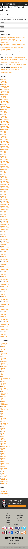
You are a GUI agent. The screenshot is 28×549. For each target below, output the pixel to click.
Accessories (4, 343)
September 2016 (5, 187)
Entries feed (4, 491)
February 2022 (5, 89)
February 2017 (4, 179)
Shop (8, 513)
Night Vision (4, 439)
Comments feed (5, 493)
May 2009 (3, 334)
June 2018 (4, 152)
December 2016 (5, 182)
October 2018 (4, 146)
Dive (2, 369)
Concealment (4, 364)
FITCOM (3, 386)
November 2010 (5, 304)
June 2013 (4, 253)
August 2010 (4, 309)
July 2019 (3, 131)
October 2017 (4, 166)
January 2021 (4, 101)
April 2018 (3, 156)
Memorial (3, 429)
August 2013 (4, 249)
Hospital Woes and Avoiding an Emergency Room (13, 50)
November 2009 (5, 324)
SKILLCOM (3, 458)
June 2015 (4, 213)
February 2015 (4, 219)
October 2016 (4, 186)
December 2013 (5, 242)
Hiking (2, 398)
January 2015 (4, 221)
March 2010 (4, 318)
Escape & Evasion (5, 378)
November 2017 (5, 164)
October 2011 (4, 286)
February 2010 (4, 319)
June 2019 (4, 132)
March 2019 (4, 137)
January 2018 (4, 161)
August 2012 (4, 269)
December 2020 (5, 102)
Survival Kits (4, 468)
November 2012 (5, 264)
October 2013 (4, 246)
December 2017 (5, 162)
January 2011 (4, 301)
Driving (3, 374)
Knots (2, 416)
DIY (2, 373)
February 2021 (4, 99)
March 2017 (4, 177)
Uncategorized (4, 481)
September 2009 (5, 328)
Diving (2, 371)
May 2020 (3, 114)
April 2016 (3, 196)
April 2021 (3, 97)
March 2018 (4, 157)
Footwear (3, 388)
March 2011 (4, 298)
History (3, 399)
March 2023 (4, 82)
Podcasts (8, 517)
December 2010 (5, 303)
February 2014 (4, 239)
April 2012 (3, 276)
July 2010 (3, 311)
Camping (3, 354)
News (2, 436)
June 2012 (3, 273)
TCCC (2, 471)
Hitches (3, 401)
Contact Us (20, 518)
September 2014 (5, 227)
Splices (3, 459)
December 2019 (5, 122)
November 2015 (5, 204)
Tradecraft (3, 476)
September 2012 (5, 268)
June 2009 (4, 333)
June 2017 (3, 172)
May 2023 (3, 79)
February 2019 (4, 139)
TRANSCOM (4, 479)
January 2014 (4, 241)
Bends (2, 348)
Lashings (3, 419)
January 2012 (4, 281)
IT (1, 408)
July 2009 (3, 331)
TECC (2, 473)
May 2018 (3, 154)
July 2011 (3, 291)
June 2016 (4, 192)
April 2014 (3, 236)
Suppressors (4, 464)
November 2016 (5, 184)
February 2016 (4, 199)
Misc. (2, 433)
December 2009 (5, 323)
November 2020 (5, 104)
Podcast (3, 448)
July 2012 (3, 271)
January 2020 (4, 121)
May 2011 (3, 294)
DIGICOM (3, 368)
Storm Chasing (5, 463)
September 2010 (5, 308)
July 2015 (3, 211)
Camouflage (4, 353)
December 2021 (5, 91)
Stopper (3, 461)
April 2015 (3, 216)
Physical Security (5, 446)
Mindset (3, 431)
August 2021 (4, 94)
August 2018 (4, 149)
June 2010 (4, 313)
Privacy (3, 449)
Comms (3, 363)
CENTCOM (3, 356)
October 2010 (4, 306)
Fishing (3, 384)
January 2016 (4, 201)
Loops (2, 426)
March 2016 (4, 197)
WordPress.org (5, 495)
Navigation (4, 434)
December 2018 (5, 142)
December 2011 (5, 283)
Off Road (3, 443)
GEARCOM (3, 394)
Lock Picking (4, 424)
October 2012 (4, 266)
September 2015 (5, 207)
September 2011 (5, 288)
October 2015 (4, 206)
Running (3, 453)
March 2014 (4, 238)
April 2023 (4, 81)
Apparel (3, 346)
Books (8, 518)
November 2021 (5, 92)
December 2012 (5, 263)
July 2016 (3, 191)
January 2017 (4, 181)
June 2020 (4, 112)
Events (3, 379)
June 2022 (4, 87)
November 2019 (5, 124)
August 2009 (4, 329)
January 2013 (4, 261)
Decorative (4, 366)
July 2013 (3, 251)
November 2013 (5, 244)
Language (3, 418)
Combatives (4, 361)
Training (3, 478)
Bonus (2, 351)
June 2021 (3, 96)
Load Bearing (4, 423)
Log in (2, 490)
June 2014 (4, 233)
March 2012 (4, 278)
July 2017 (3, 171)
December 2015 (5, 202)
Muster (20, 520)
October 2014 (4, 226)
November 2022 (5, 86)
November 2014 (5, 224)
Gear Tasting (4, 393)
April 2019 (3, 136)
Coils (2, 359)
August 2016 (4, 189)
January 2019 (4, 141)
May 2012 (3, 274)
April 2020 (4, 116)
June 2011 (3, 293)
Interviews (3, 406)
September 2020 (5, 107)
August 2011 (4, 289)
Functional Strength (6, 389)
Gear (2, 391)
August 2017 (4, 169)
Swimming (3, 469)
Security (3, 454)
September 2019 (5, 127)
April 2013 (3, 256)
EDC (2, 376)
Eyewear (3, 381)
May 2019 (3, 134)
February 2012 (4, 279)
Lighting (3, 421)
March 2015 (4, 218)
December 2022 (5, 84)
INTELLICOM (4, 404)
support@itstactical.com (14, 543)
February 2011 (4, 299)
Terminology (4, 474)
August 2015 (4, 209)
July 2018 (3, 151)
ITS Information (5, 409)
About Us (20, 513)
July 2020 (3, 111)
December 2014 (5, 222)
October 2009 (4, 326)
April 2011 (3, 296)
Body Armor (4, 349)
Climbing (3, 358)
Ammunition (4, 344)
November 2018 (5, 144)
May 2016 (3, 194)
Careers (8, 520)
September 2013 (5, 247)
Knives (3, 414)
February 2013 (4, 259)
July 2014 (3, 231)
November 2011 (5, 284)
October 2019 (4, 126)
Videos (8, 515)
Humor (3, 403)
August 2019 (4, 129)
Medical (3, 428)
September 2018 (5, 147)
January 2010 (4, 321)
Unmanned (4, 483)
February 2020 (5, 119)
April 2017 (3, 176)
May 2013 (3, 254)
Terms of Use (20, 515)
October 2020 (4, 106)
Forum (8, 522)
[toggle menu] (26, 4)
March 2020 (4, 117)
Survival (3, 466)
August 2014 (4, 229)
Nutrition (3, 441)
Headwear (3, 396)
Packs (2, 444)
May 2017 (3, 174)
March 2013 (4, 258)
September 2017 (5, 167)
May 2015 (3, 214)
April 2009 (4, 336)
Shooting (3, 456)
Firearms (3, 383)
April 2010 (3, 316)
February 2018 (4, 159)
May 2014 (3, 234)
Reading (3, 451)
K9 (2, 411)
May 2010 (3, 314)
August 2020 (4, 109)
